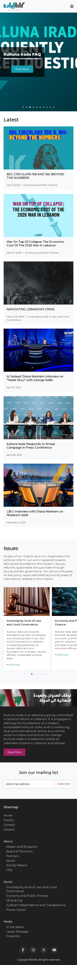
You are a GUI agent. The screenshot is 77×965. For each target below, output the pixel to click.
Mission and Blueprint (21, 846)
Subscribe (63, 783)
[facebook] (23, 950)
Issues (10, 860)
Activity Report (16, 865)
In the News (14, 927)
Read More (14, 752)
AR (39, 181)
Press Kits (13, 936)
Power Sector (16, 909)
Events (8, 820)
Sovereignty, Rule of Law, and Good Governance (31, 889)
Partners (12, 856)
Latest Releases (17, 931)
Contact (9, 825)
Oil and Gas (14, 900)
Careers (9, 829)
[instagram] (33, 950)
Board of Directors (19, 851)
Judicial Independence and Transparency (36, 905)
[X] (43, 950)
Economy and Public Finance (27, 895)
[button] (23, 107)
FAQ (9, 870)
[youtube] (54, 950)
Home (8, 815)
